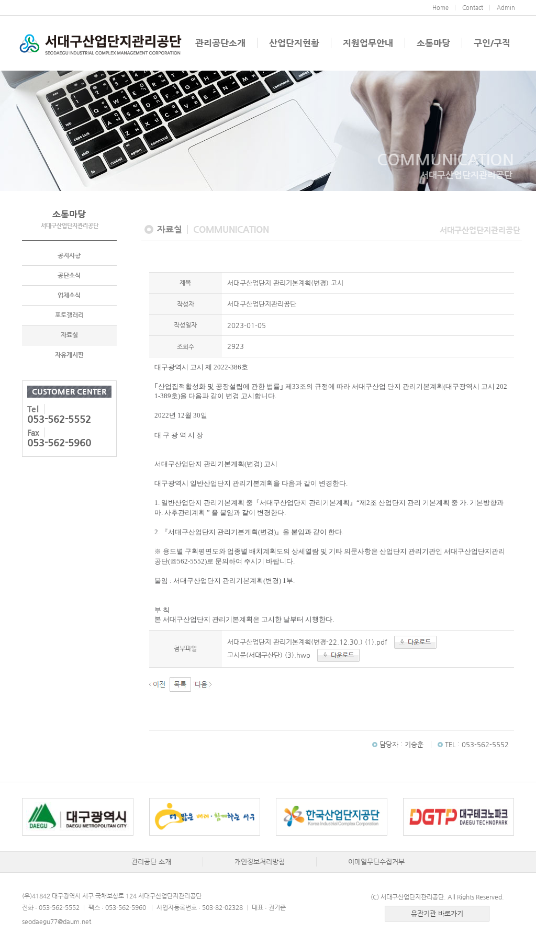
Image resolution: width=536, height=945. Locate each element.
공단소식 (69, 275)
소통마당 (433, 43)
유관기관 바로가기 (437, 913)
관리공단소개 (220, 43)
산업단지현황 (294, 43)
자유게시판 (69, 354)
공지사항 (69, 255)
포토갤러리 (69, 315)
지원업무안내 (368, 43)
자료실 (69, 335)
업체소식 (69, 295)
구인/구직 (492, 43)
